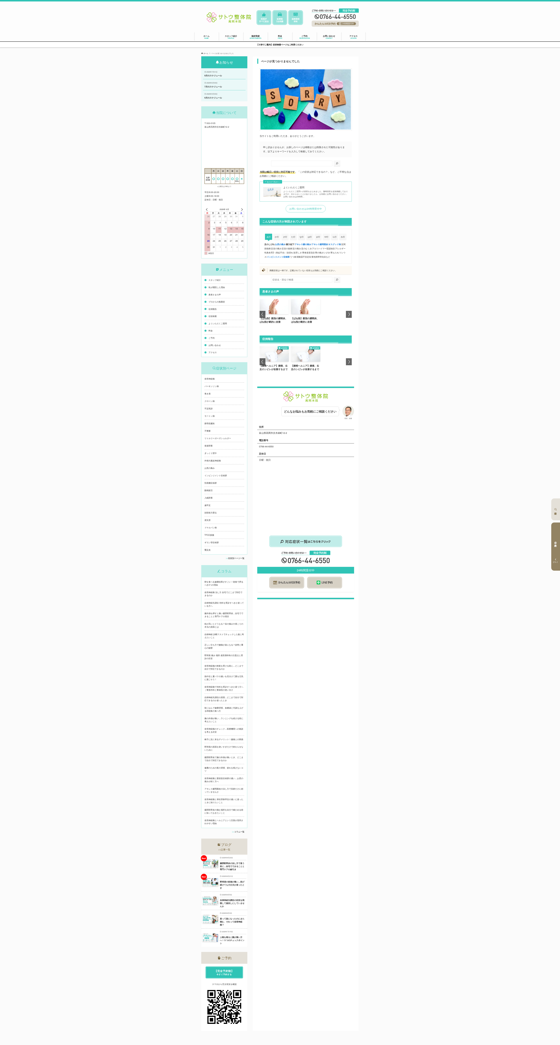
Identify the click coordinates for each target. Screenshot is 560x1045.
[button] (262, 314)
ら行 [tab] (334, 236)
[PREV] (207, 209)
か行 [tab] (277, 236)
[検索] (337, 163)
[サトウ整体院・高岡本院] (229, 17)
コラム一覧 (239, 831)
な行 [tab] (302, 236)
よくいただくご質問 (293, 187)
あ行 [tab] (269, 236)
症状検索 (555, 509)
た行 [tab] (293, 236)
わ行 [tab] (343, 236)
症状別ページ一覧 (236, 558)
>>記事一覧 (224, 849)
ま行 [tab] (318, 236)
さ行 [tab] (285, 236)
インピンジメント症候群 (278, 256)
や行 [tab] (326, 236)
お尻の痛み (280, 244)
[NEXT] (241, 209)
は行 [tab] (310, 236)
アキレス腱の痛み (303, 244)
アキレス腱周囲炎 (320, 244)
